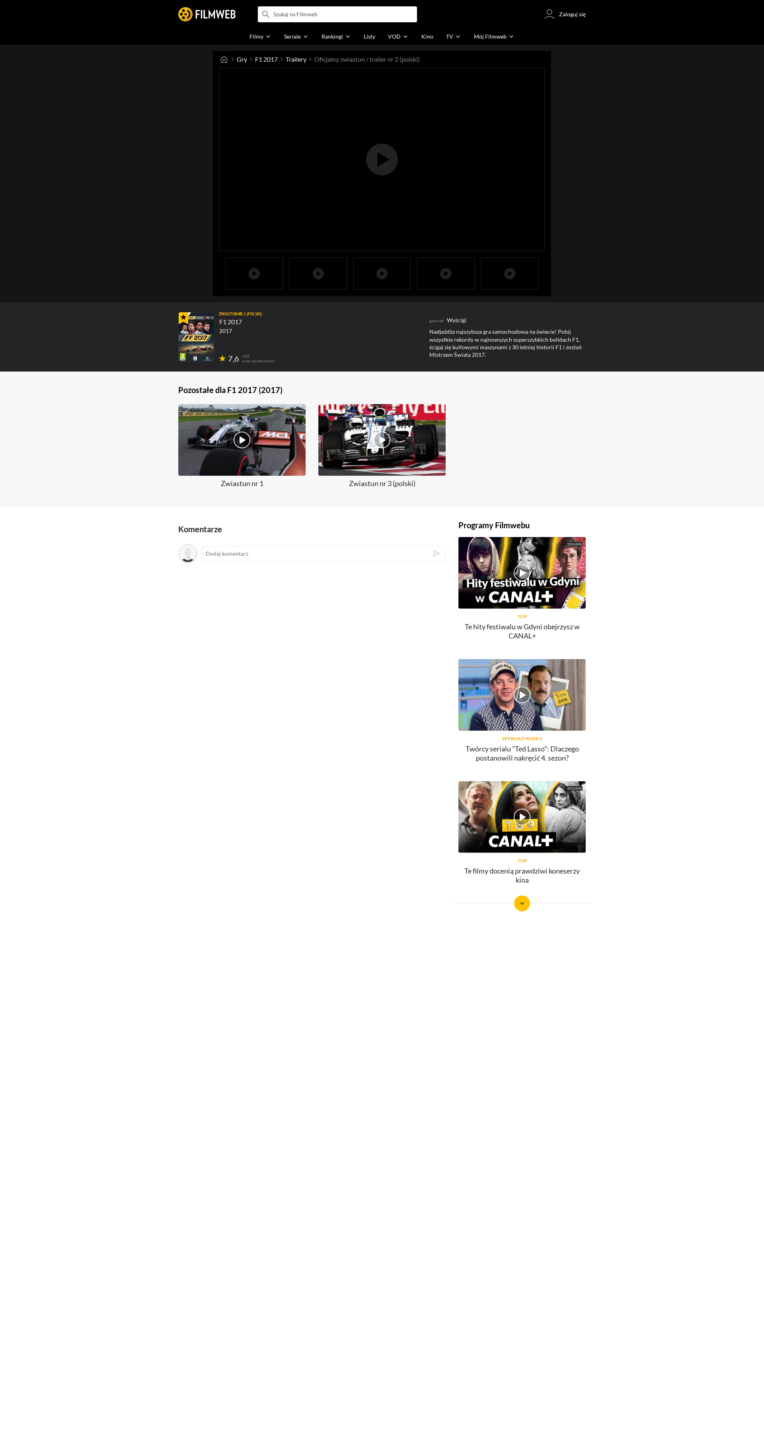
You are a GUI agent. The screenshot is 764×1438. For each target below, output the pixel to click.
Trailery (296, 59)
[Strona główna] (224, 59)
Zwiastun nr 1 (242, 483)
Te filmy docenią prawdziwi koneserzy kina (522, 875)
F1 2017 (266, 59)
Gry (242, 59)
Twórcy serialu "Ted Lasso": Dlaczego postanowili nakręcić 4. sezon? (522, 753)
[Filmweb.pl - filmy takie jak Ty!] (207, 14)
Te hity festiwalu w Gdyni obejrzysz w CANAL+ (522, 631)
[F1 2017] (196, 337)
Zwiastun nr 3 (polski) (382, 483)
